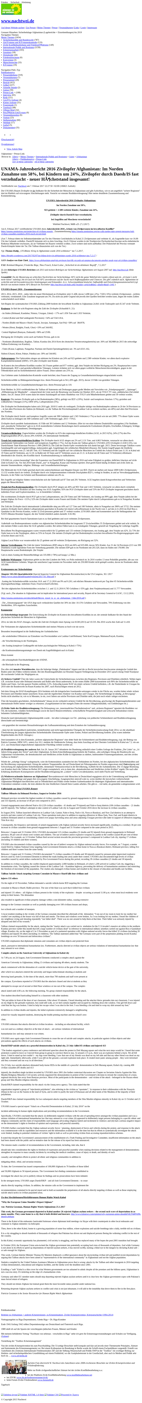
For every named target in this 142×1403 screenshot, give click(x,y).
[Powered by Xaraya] (69, 1395)
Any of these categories (22, 161)
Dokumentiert (9, 127)
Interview (7, 95)
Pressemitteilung (10, 75)
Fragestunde (8, 105)
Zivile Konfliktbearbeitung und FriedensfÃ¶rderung (25, 45)
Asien (71, 156)
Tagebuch (7, 107)
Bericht (6, 82)
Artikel (6, 85)
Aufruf (6, 125)
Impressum (92, 27)
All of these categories (44, 161)
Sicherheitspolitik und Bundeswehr (18, 40)
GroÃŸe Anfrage (10, 100)
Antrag (6, 90)
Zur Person (31, 27)
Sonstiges (7, 52)
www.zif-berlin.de (19, 1356)
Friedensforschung (11, 57)
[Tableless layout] (9, 1395)
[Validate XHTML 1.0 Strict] (31, 1395)
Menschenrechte (10, 62)
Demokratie (8, 55)
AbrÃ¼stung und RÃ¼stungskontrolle (20, 42)
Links (76, 27)
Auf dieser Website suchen (12, 27)
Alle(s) (15, 156)
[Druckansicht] (7, 139)
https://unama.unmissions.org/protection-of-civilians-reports (27, 231)
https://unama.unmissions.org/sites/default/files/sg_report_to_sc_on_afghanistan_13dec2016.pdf (43, 598)
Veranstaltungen (66, 27)
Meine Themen (43, 27)
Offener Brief (9, 110)
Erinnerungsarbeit (11, 50)
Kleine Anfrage (10, 102)
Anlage (5, 1336)
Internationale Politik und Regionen (18, 47)
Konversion (8, 60)
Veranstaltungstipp (11, 115)
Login (83, 27)
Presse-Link (8, 92)
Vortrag (6, 117)
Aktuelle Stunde (10, 87)
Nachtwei (22, 186)
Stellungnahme (9, 120)
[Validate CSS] (52, 1395)
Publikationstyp (8, 72)
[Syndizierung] (7, 144)
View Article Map (14, 149)
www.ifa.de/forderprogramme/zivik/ (32, 1377)
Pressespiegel (9, 80)
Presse (55, 27)
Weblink (6, 122)
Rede (5, 97)
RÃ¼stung (8, 65)
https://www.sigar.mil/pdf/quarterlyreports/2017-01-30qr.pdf (28, 576)
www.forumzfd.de (45, 1380)
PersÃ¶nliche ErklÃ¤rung (14, 112)
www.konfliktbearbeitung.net (79, 1375)
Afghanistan (81, 156)
